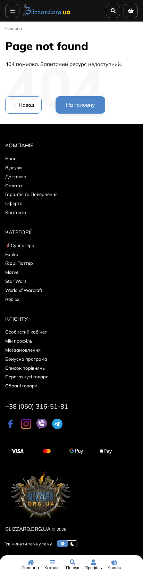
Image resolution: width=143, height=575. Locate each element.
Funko (11, 254)
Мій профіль (18, 341)
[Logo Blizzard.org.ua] (40, 520)
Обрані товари (21, 385)
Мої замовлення (23, 350)
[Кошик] (131, 11)
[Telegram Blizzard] (57, 427)
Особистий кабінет (26, 332)
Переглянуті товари (27, 376)
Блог (10, 158)
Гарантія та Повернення (31, 194)
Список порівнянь (25, 368)
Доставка (15, 176)
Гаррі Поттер (19, 263)
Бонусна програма (26, 359)
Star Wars (15, 281)
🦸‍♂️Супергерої (20, 245)
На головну (80, 104)
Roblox (12, 299)
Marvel (12, 272)
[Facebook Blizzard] (10, 427)
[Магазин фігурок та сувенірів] (47, 15)
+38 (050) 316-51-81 (36, 406)
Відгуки (13, 167)
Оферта (14, 203)
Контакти (15, 212)
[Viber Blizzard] (41, 427)
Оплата (13, 185)
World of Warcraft (23, 290)
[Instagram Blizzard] (26, 427)
